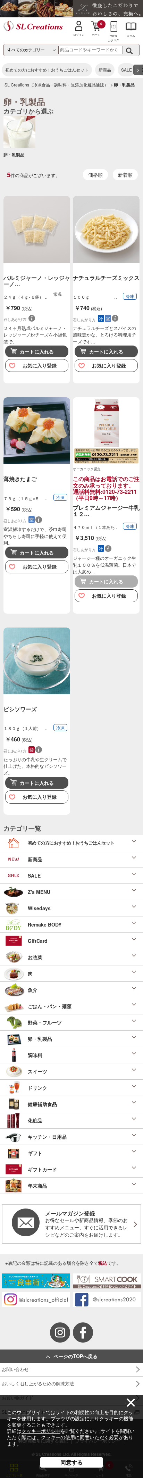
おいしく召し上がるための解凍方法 (38, 1383)
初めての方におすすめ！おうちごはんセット (47, 70)
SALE (126, 70)
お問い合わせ (15, 1369)
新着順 (125, 174)
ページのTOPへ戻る (75, 1356)
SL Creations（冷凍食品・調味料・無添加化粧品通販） (56, 85)
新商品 (105, 70)
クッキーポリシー (41, 1430)
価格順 (95, 174)
